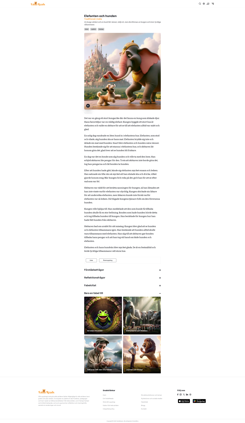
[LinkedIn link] (187, 394)
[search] (200, 4)
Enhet (86, 29)
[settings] (204, 4)
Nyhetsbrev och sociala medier (151, 398)
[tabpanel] (122, 185)
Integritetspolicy (108, 409)
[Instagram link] (180, 394)
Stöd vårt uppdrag (109, 402)
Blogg (143, 405)
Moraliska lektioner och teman (151, 395)
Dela (91, 260)
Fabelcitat (144, 402)
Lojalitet (93, 29)
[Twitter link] (184, 394)
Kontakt (144, 409)
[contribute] (208, 3)
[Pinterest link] (190, 394)
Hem (104, 395)
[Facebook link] (177, 394)
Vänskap (101, 29)
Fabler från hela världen (111, 405)
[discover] (212, 3)
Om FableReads (108, 398)
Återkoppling (107, 260)
